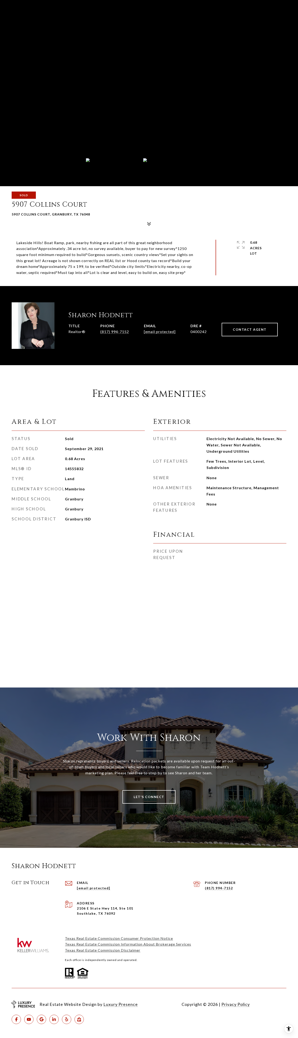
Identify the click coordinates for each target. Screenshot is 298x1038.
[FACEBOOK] (16, 1019)
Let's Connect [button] (149, 797)
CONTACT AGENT (250, 329)
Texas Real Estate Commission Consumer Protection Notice (119, 938)
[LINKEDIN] (54, 1019)
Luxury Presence (120, 1004)
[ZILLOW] (79, 1019)
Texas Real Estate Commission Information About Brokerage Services (128, 944)
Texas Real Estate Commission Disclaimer (102, 950)
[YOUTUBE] (29, 1019)
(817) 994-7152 (114, 331)
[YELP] (66, 1019)
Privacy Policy (235, 1004)
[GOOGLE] (41, 1019)
